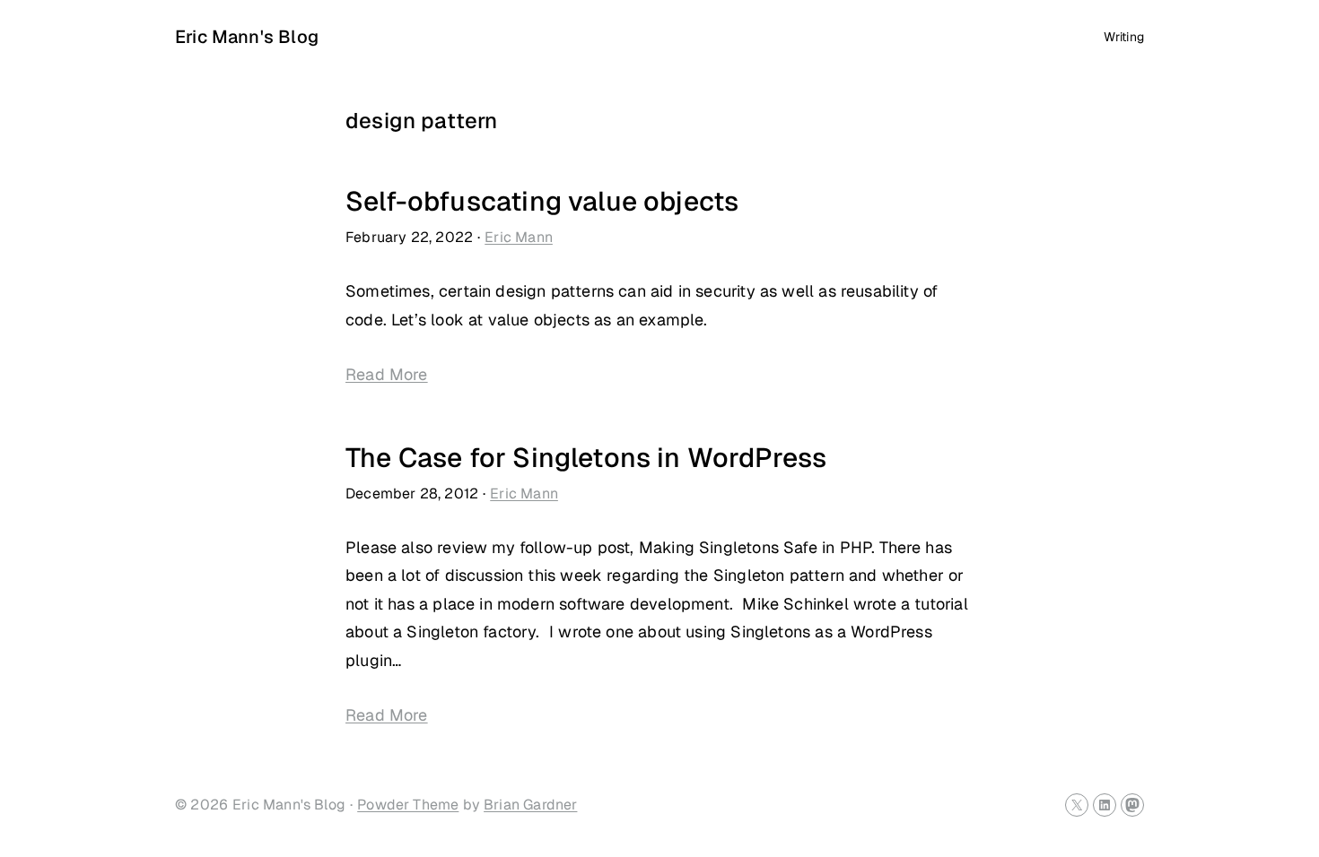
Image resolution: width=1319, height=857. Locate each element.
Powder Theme (408, 804)
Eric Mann (519, 237)
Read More (386, 374)
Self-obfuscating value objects (541, 201)
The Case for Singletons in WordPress (585, 457)
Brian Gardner (530, 804)
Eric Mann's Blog (247, 36)
